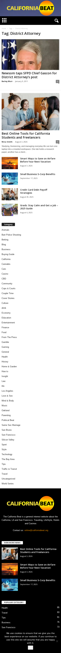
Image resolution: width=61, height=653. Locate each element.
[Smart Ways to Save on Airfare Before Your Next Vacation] (10, 163)
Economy (6, 313)
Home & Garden (9, 366)
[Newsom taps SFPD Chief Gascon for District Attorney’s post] (30, 54)
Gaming (5, 347)
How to (5, 371)
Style (4, 449)
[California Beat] (30, 8)
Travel (4, 474)
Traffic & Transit (9, 469)
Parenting (6, 415)
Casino (5, 274)
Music (4, 405)
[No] (57, 641)
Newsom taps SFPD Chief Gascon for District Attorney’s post (29, 75)
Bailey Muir (7, 81)
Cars (4, 269)
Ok (30, 647)
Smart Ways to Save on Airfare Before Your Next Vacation (37, 160)
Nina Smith (7, 142)
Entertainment (8, 322)
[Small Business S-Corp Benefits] (10, 179)
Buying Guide (8, 254)
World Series (8, 483)
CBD (4, 278)
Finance (5, 327)
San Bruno (7, 430)
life (3, 386)
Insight (5, 376)
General (5, 352)
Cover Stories (8, 298)
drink (4, 308)
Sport (4, 444)
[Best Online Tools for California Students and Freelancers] (30, 111)
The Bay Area (8, 459)
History (5, 361)
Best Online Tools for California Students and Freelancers (26, 135)
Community (7, 283)
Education (6, 317)
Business (6, 249)
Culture (5, 303)
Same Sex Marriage (11, 425)
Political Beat (8, 420)
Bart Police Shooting (11, 235)
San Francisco (8, 435)
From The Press (9, 337)
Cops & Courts (8, 288)
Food (4, 332)
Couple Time (8, 293)
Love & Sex (7, 396)
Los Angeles (7, 391)
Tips (4, 464)
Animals (5, 230)
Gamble (5, 342)
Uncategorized (8, 479)
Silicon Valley (8, 439)
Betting (5, 239)
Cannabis (6, 264)
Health (5, 357)
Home (4, 28)
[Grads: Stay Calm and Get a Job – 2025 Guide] (10, 210)
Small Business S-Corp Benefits (38, 174)
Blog (4, 244)
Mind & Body (8, 400)
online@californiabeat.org (36, 530)
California (6, 259)
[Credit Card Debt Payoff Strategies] (10, 194)
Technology (7, 454)
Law (3, 381)
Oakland (5, 410)
